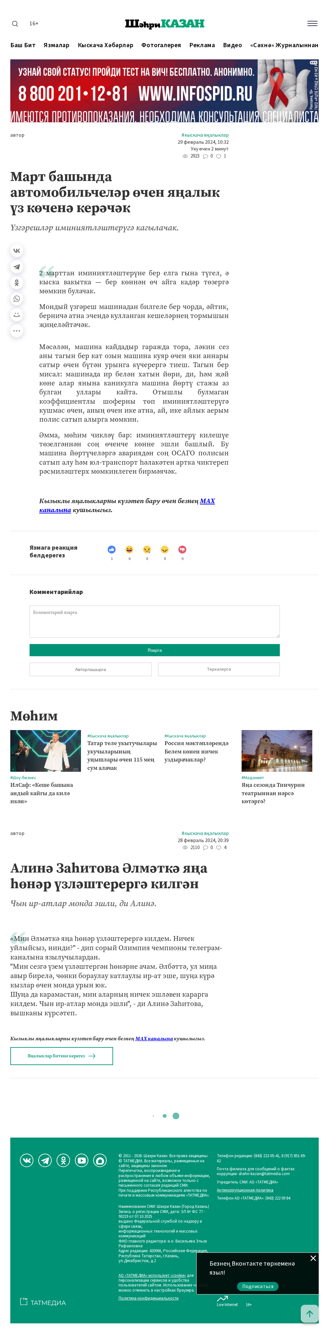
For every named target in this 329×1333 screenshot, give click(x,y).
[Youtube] (81, 1160)
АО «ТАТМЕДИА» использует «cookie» (152, 1275)
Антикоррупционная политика (245, 1190)
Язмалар (56, 45)
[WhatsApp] (16, 298)
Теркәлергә (219, 669)
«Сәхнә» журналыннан (284, 45)
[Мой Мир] (16, 314)
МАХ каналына (154, 1038)
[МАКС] (100, 1160)
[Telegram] (16, 266)
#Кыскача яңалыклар (205, 135)
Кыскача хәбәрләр (106, 45)
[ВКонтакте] (16, 250)
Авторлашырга (90, 669)
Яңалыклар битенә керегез (56, 1056)
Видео (232, 45)
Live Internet (227, 1304)
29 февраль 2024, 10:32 (203, 142)
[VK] (26, 1160)
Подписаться (258, 1286)
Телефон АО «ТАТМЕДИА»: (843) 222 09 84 (253, 1198)
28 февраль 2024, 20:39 (203, 840)
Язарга (154, 650)
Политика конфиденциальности (149, 1298)
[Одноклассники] (16, 282)
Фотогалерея (161, 45)
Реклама (202, 45)
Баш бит (23, 45)
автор (17, 135)
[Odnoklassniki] (63, 1160)
